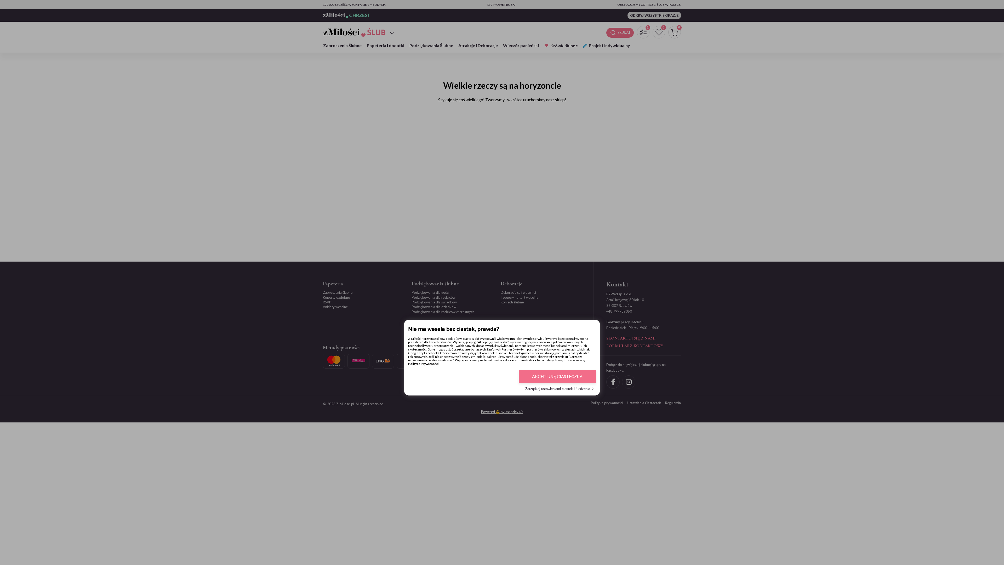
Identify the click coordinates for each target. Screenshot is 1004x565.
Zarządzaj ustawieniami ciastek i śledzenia (557, 389)
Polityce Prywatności (423, 364)
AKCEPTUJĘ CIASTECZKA (557, 376)
